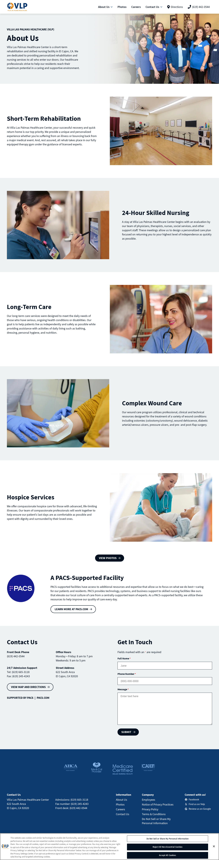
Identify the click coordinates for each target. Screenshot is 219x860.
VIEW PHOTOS (108, 558)
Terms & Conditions (154, 814)
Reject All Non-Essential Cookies (167, 847)
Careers (120, 809)
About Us (121, 799)
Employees (148, 799)
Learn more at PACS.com (71, 609)
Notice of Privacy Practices (157, 804)
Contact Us (122, 814)
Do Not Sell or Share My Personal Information (168, 838)
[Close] (213, 846)
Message (123, 689)
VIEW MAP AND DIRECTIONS (28, 687)
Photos (120, 804)
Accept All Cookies (167, 855)
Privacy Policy (150, 809)
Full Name (124, 658)
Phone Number (127, 673)
